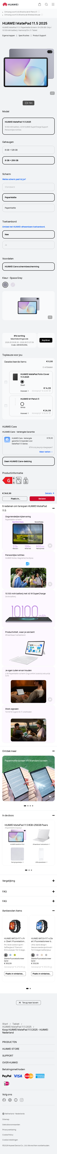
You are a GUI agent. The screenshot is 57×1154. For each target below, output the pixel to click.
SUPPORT (7, 1055)
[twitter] (10, 1100)
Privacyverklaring (9, 1129)
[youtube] (16, 1100)
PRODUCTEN (9, 1042)
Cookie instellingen (10, 1140)
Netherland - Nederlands (15, 1113)
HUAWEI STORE (10, 1048)
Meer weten (44, 451)
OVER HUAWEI (10, 1062)
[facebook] (4, 1100)
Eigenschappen (8, 35)
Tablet (15, 1023)
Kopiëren (46, 340)
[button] (39, 4)
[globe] (3, 1114)
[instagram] (21, 1100)
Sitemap (5, 1119)
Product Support (39, 35)
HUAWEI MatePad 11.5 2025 (16, 1026)
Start (5, 1023)
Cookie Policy (7, 1135)
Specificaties (24, 35)
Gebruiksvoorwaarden (11, 1124)
